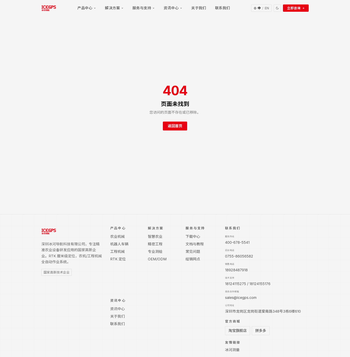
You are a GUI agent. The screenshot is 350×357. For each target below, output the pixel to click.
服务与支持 (141, 8)
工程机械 (117, 251)
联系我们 (222, 8)
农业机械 (117, 236)
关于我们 (198, 8)
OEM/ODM (157, 259)
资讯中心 (171, 8)
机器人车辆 (119, 244)
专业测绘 (155, 251)
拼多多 (260, 330)
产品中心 (84, 8)
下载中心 (193, 236)
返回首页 (175, 126)
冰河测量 (232, 350)
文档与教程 (195, 244)
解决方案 (112, 8)
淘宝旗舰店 (237, 330)
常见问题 (193, 251)
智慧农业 (155, 236)
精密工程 (155, 244)
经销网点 (193, 259)
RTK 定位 (118, 259)
